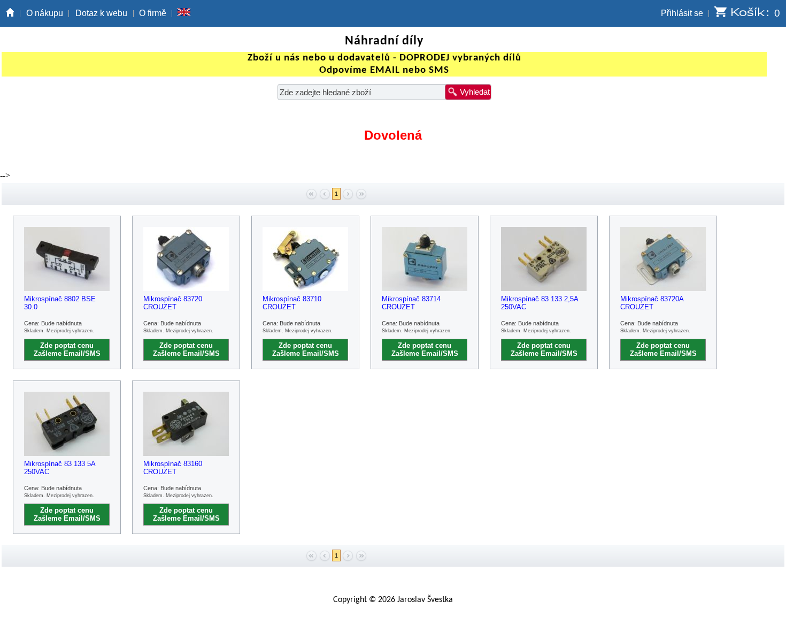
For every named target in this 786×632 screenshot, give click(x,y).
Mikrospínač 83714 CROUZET (411, 303)
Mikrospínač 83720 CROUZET (172, 303)
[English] (184, 13)
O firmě (152, 13)
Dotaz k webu (101, 13)
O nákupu (44, 13)
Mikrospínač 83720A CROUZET (651, 303)
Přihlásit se (682, 13)
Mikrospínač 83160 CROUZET (172, 468)
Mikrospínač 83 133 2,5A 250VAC (539, 303)
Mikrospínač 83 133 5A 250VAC (59, 468)
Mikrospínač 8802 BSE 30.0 (60, 303)
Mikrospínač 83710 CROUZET (292, 303)
